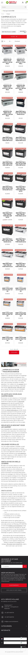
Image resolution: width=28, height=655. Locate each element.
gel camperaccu (22, 453)
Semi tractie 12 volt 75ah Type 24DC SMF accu (7, 164)
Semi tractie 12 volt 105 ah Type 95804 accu (20, 214)
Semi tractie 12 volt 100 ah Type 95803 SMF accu (21, 189)
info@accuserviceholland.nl (15, 525)
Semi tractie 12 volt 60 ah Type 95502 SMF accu (7, 139)
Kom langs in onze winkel (14, 590)
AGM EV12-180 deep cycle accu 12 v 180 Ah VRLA (20, 87)
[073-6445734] (24, 639)
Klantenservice (14, 585)
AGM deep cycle (21, 387)
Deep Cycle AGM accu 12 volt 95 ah (7, 314)
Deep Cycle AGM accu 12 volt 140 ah (7, 339)
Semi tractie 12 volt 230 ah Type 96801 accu (20, 265)
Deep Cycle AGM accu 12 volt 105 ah (20, 314)
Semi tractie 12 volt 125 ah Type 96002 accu (7, 240)
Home (2, 14)
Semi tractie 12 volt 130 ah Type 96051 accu (20, 240)
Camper (8, 14)
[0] (26, 2)
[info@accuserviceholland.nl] (24, 644)
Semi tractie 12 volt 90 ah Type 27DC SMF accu (20, 164)
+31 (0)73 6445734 (9, 612)
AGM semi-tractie (12, 387)
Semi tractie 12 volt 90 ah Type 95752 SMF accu (7, 188)
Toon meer (14, 352)
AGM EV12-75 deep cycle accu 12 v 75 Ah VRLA (20, 61)
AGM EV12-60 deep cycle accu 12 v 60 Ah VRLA (7, 61)
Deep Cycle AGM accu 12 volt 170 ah (20, 339)
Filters (13, 36)
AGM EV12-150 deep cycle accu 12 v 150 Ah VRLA (7, 87)
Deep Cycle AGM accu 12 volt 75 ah (20, 290)
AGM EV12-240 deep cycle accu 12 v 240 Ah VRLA (7, 114)
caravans (20, 384)
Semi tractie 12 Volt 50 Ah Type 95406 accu (20, 113)
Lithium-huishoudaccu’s (12, 410)
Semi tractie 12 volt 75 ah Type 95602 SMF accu (20, 139)
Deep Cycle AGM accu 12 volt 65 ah (7, 290)
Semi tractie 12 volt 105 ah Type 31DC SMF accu (7, 215)
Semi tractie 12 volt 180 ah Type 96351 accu (7, 265)
